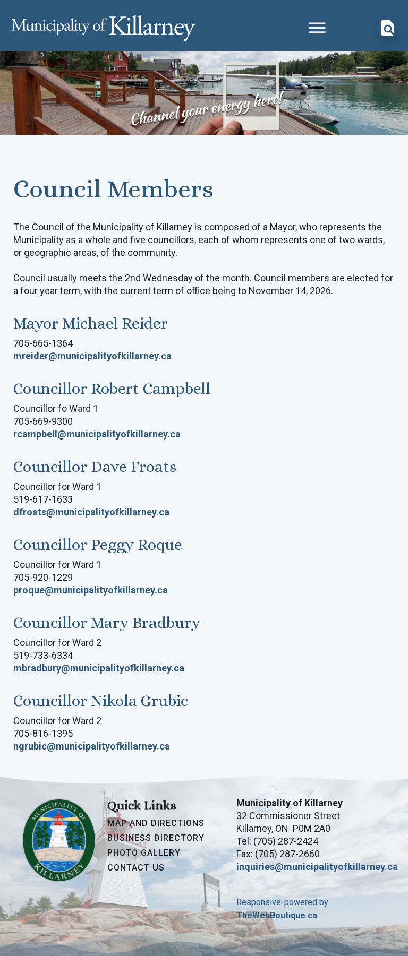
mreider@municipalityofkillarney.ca (92, 355)
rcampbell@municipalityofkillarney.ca (97, 434)
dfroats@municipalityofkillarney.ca (91, 512)
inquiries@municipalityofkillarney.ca (317, 866)
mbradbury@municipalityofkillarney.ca (98, 668)
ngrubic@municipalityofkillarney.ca (91, 746)
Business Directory (156, 838)
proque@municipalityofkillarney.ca (90, 590)
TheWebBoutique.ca (276, 915)
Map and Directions (156, 823)
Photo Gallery (144, 853)
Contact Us (136, 868)
